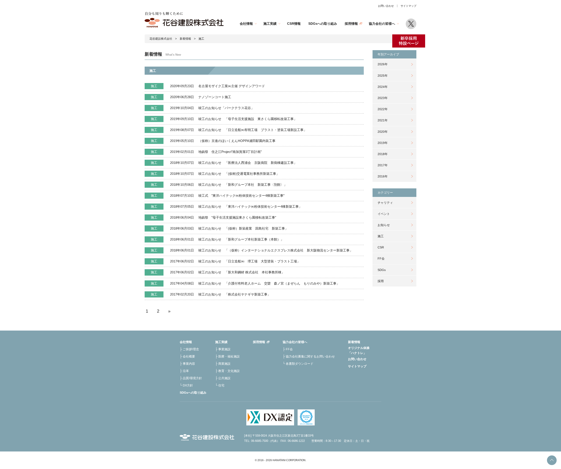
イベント (384, 214)
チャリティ (385, 202)
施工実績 (270, 23)
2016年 (383, 176)
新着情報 (185, 38)
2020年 (383, 131)
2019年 (383, 143)
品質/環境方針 (192, 378)
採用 (381, 281)
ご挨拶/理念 (191, 349)
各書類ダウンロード (299, 363)
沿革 (186, 371)
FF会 (381, 258)
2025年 (383, 75)
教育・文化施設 (229, 371)
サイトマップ (408, 5)
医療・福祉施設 (229, 356)
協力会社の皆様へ (382, 23)
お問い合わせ (386, 5)
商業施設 (224, 363)
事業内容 (189, 363)
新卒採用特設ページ (408, 41)
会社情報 (246, 23)
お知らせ (384, 225)
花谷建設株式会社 (160, 38)
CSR (381, 247)
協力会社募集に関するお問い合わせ (310, 356)
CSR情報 (294, 23)
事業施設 (224, 349)
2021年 (383, 120)
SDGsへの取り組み (322, 23)
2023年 (383, 98)
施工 (381, 236)
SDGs (382, 270)
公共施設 (224, 378)
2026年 (383, 64)
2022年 (383, 109)
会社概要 (189, 356)
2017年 (383, 165)
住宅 (221, 385)
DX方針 (188, 385)
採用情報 (351, 23)
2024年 (383, 86)
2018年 (383, 154)
